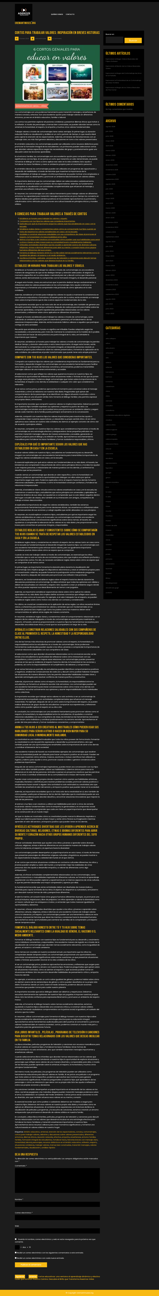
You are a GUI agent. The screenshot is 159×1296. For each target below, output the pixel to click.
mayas (108, 501)
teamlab (109, 569)
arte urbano (110, 348)
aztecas (109, 367)
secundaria (110, 564)
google (108, 473)
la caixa (109, 492)
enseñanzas (75, 1137)
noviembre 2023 (112, 285)
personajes (37, 1142)
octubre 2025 (111, 174)
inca (107, 487)
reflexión (85, 1142)
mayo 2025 (110, 198)
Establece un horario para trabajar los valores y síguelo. (43, 218)
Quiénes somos (57, 14)
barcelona (110, 372)
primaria (109, 559)
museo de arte (111, 525)
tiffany (108, 578)
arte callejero (111, 338)
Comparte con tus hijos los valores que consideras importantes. (47, 221)
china (108, 391)
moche (108, 511)
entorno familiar (89, 1137)
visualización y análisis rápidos (42, 1147)
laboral (29, 1142)
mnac (108, 506)
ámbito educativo (32, 1132)
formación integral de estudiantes (37, 1140)
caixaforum (110, 386)
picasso (109, 549)
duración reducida (45, 1137)
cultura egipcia (111, 429)
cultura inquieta (111, 439)
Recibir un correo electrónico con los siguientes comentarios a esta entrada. (50, 1252)
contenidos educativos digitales (118, 415)
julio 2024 (109, 246)
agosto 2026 (110, 126)
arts (107, 358)
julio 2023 (109, 304)
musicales (109, 535)
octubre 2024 (111, 232)
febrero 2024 (111, 270)
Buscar (133, 40)
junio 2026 (109, 136)
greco (108, 477)
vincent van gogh (112, 588)
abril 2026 (109, 146)
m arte (108, 497)
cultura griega (111, 434)
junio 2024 (109, 251)
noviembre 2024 (112, 227)
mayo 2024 (110, 256)
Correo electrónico (24, 1212)
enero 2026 (110, 160)
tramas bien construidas (60, 1145)
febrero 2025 (111, 213)
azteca (108, 362)
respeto (93, 1142)
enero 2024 (110, 275)
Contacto (70, 14)
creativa (109, 420)
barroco (109, 377)
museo (108, 521)
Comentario (21, 1165)
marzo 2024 (110, 265)
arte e (108, 343)
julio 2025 (109, 189)
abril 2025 (109, 203)
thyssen (109, 573)
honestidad (20, 1142)
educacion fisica (112, 444)
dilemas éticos (30, 1137)
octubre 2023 (111, 289)
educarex (109, 453)
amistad (44, 1132)
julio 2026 (109, 131)
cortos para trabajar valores (27, 1134)
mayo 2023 (110, 313)
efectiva (57, 1137)
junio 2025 (109, 194)
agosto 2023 (110, 299)
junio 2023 (109, 309)
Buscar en (110, 34)
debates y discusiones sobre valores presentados (62, 1134)
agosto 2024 (110, 241)
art (107, 334)
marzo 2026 (110, 150)
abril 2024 (109, 261)
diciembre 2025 (112, 165)
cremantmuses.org (25, 23)
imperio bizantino (112, 482)
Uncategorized (111, 583)
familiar (18, 1140)
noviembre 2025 (112, 170)
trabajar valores (42, 1145)
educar (108, 449)
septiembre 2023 (112, 294)
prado (108, 554)
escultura (109, 458)
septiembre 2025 (112, 179)
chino (108, 396)
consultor (109, 406)
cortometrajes (89, 1132)
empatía (66, 1137)
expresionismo (111, 463)
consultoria (110, 410)
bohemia (109, 382)
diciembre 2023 (112, 280)
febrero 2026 (111, 155)
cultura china (110, 425)
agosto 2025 (110, 184)
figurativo (109, 468)
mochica (109, 516)
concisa (79, 1132)
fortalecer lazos (60, 1140)
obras (108, 540)
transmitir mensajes (80, 1145)
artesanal (109, 353)
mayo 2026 (110, 141)
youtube (109, 592)
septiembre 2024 (112, 237)
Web (17, 1226)
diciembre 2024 (112, 222)
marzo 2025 (110, 208)
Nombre (19, 1199)
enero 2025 (110, 218)
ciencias (109, 401)
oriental (109, 545)
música (108, 530)
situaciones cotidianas (25, 1145)
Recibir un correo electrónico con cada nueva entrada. (40, 1258)
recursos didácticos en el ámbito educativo (62, 1142)
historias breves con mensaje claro (82, 1140)
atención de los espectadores (62, 1132)
